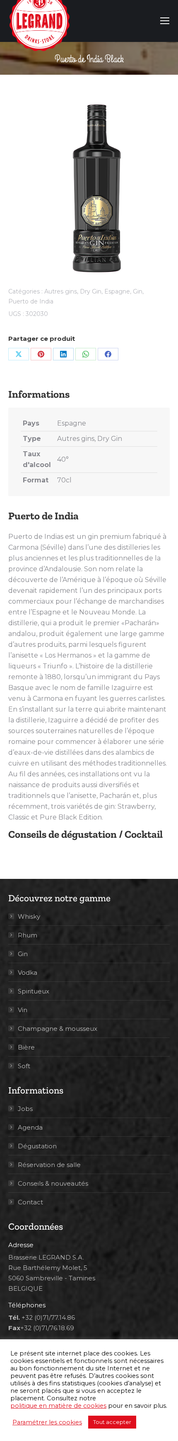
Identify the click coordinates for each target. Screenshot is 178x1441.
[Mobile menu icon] (165, 21)
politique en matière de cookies (58, 1405)
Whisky (29, 916)
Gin (137, 291)
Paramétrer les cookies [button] (47, 1422)
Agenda (30, 1127)
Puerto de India (30, 301)
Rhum (27, 935)
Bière (26, 1047)
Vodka (27, 972)
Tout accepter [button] (112, 1422)
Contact (30, 1202)
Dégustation (37, 1146)
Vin (22, 1010)
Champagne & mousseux (57, 1028)
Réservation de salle (49, 1165)
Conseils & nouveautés (53, 1183)
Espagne (117, 291)
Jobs (25, 1109)
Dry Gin (90, 291)
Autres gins (60, 291)
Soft (24, 1066)
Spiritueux (33, 991)
